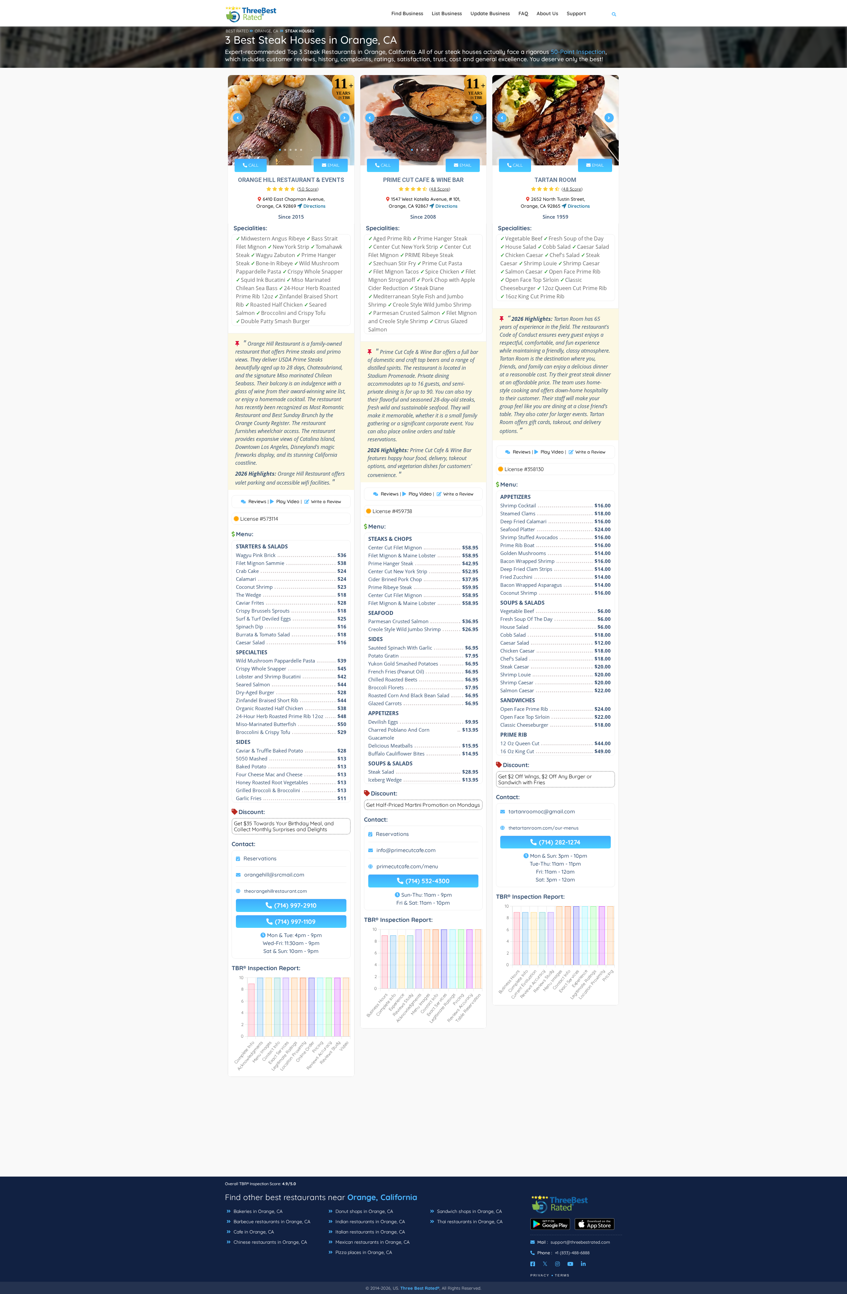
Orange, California (382, 1197)
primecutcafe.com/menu (407, 866)
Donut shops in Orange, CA (363, 1211)
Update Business (490, 13)
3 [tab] (290, 150)
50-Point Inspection (578, 52)
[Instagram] (557, 1264)
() (308, 189)
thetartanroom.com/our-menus (544, 828)
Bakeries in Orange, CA (257, 1211)
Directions (314, 206)
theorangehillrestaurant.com (275, 891)
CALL (252, 165)
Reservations (260, 858)
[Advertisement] (423, 1130)
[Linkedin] (583, 1264)
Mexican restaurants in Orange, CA (372, 1242)
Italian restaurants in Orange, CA (369, 1232)
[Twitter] (545, 1264)
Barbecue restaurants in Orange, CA (271, 1222)
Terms (562, 1275)
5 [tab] (301, 150)
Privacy (540, 1275)
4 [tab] (296, 150)
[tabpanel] (291, 120)
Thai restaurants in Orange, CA (469, 1222)
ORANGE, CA (266, 30)
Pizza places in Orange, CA (363, 1252)
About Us (547, 13)
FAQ (523, 13)
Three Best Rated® (419, 1288)
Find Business (407, 13)
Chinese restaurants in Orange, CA (269, 1242)
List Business (447, 13)
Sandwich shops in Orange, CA (469, 1211)
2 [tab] (285, 150)
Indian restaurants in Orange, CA (369, 1222)
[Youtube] (570, 1264)
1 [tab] (280, 150)
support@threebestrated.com (580, 1242)
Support (576, 13)
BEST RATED (237, 30)
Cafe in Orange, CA (253, 1232)
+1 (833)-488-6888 (572, 1252)
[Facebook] (532, 1264)
